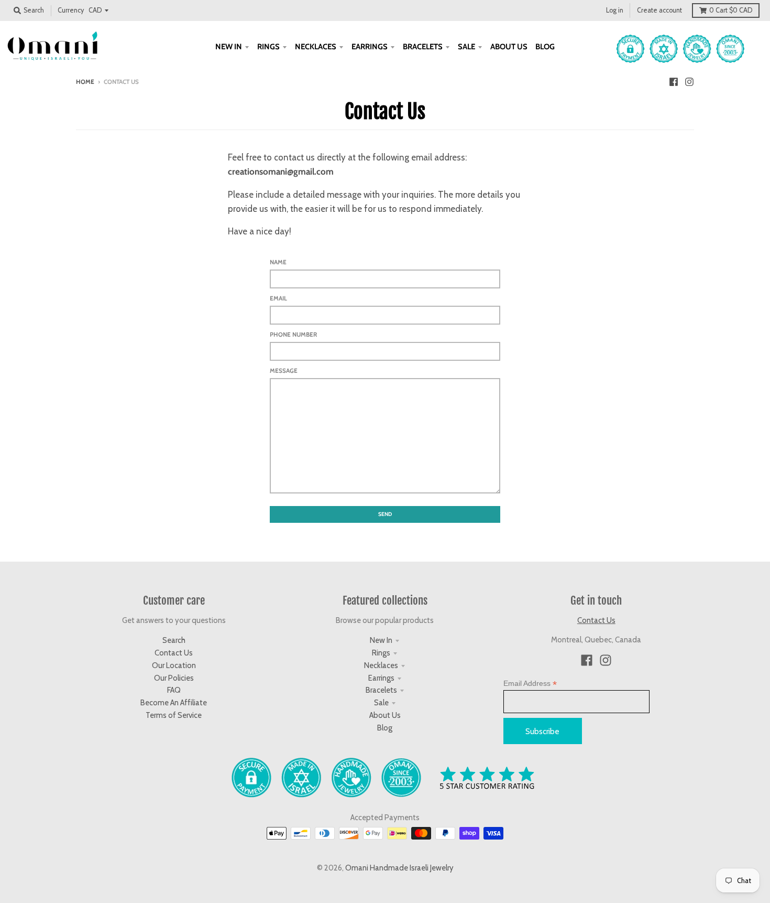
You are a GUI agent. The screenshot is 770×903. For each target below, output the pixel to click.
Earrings (381, 678)
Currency (71, 10)
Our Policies (174, 678)
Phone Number (293, 334)
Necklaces (381, 665)
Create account (659, 10)
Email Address (530, 684)
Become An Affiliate (173, 702)
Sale (381, 702)
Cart (730, 10)
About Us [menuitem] (508, 46)
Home (85, 81)
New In (381, 640)
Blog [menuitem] (545, 46)
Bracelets (381, 690)
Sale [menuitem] (466, 46)
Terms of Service (174, 715)
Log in (614, 10)
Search (173, 640)
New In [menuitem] (228, 46)
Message (284, 370)
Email (278, 298)
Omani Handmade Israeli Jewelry (399, 868)
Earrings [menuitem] (369, 46)
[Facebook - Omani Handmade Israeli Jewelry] (673, 81)
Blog (384, 728)
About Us (385, 715)
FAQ (174, 690)
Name (278, 262)
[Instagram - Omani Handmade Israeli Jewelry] (689, 81)
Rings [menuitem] (268, 46)
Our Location (174, 665)
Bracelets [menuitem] (423, 46)
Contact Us (174, 653)
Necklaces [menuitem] (315, 46)
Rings (381, 653)
